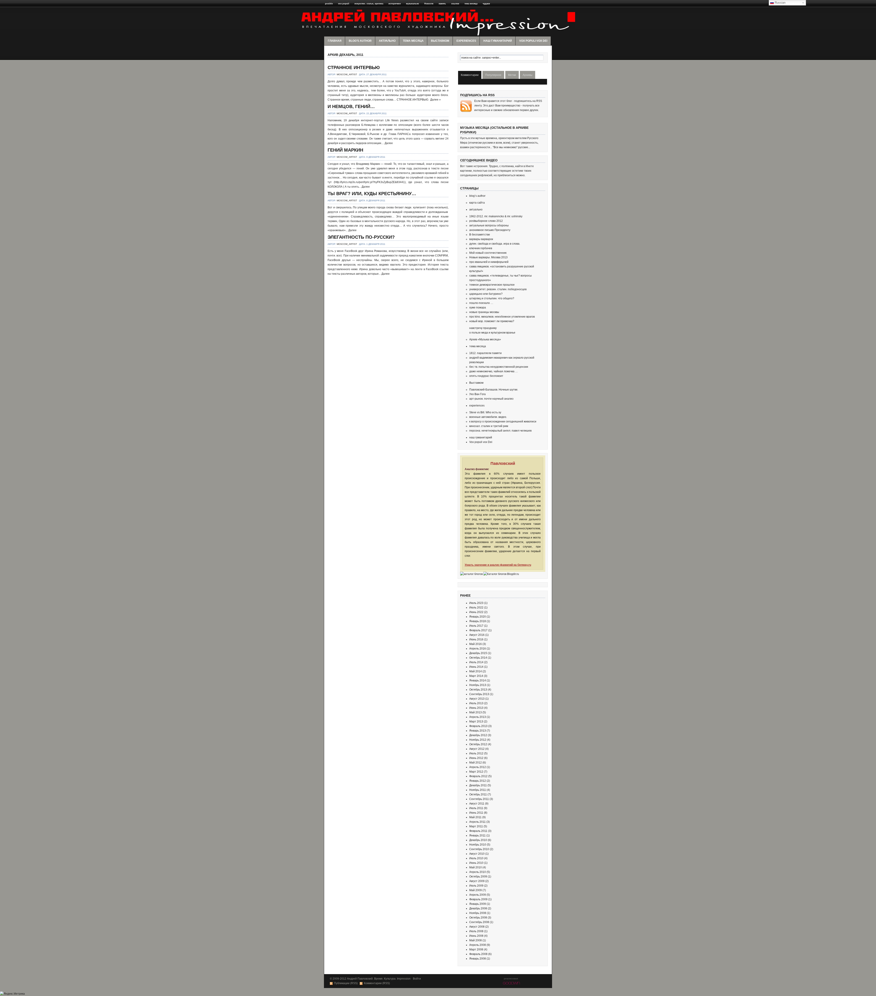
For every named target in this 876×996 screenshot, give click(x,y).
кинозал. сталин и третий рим (488, 426)
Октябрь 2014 (478, 657)
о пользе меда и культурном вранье (492, 332)
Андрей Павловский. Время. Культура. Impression (379, 978)
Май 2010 (475, 867)
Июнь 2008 (476, 935)
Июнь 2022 (476, 612)
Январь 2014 (477, 680)
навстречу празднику (483, 328)
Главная (335, 40)
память (442, 4)
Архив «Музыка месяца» (485, 339)
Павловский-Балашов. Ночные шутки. (493, 389)
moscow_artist (347, 74)
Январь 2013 (477, 730)
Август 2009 (477, 881)
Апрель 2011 (477, 821)
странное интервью (354, 67)
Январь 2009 (477, 903)
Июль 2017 (476, 625)
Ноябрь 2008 (477, 913)
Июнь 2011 (476, 812)
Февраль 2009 (478, 899)
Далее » (435, 99)
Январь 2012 (477, 780)
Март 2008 (476, 949)
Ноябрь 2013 (477, 685)
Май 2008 (475, 940)
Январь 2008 (477, 958)
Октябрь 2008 (478, 917)
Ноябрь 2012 (477, 739)
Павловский (502, 463)
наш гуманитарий (497, 40)
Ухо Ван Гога (477, 394)
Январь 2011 (477, 835)
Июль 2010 (476, 858)
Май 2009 (475, 890)
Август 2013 (477, 698)
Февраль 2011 (478, 831)
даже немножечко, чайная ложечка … (493, 371)
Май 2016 (475, 644)
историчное (394, 4)
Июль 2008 (476, 931)
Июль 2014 (476, 662)
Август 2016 (477, 634)
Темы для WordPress (511, 983)
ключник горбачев (480, 248)
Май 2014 (475, 671)
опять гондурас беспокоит (486, 376)
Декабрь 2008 (478, 908)
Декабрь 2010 (478, 840)
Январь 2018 (477, 621)
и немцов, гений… (351, 106)
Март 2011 (476, 826)
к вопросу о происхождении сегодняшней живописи (502, 421)
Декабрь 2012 (478, 735)
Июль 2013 (476, 703)
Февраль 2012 (478, 776)
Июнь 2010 (476, 862)
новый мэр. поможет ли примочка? (491, 321)
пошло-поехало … (481, 303)
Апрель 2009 (477, 894)
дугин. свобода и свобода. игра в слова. (494, 243)
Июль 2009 (476, 885)
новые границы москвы (484, 312)
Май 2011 (475, 817)
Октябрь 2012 (478, 744)
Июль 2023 (476, 603)
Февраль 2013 (478, 726)
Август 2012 (477, 748)
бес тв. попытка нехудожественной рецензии (498, 366)
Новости (428, 4)
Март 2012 (476, 771)
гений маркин (345, 150)
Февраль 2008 (478, 954)
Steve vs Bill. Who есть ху (485, 412)
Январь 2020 (477, 616)
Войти (417, 978)
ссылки (455, 4)
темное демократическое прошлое (492, 284)
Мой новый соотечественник (487, 252)
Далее (389, 143)
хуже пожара (477, 307)
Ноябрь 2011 (477, 790)
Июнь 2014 (476, 666)
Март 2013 (476, 721)
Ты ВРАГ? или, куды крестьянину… (372, 193)
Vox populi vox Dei (533, 40)
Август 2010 (477, 853)
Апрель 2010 (477, 872)
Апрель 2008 (477, 945)
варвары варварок (481, 239)
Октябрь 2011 (478, 794)
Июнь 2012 (476, 758)
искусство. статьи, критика (369, 4)
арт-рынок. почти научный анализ (491, 398)
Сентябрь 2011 (479, 799)
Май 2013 (475, 712)
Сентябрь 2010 (479, 849)
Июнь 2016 (476, 639)
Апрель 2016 (477, 648)
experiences (466, 40)
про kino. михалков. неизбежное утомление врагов (502, 316)
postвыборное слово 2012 (486, 220)
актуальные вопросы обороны (489, 225)
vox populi (343, 4)
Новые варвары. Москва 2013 (488, 257)
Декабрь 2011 (478, 785)
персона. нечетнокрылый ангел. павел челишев (500, 430)
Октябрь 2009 (478, 876)
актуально (387, 40)
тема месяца (470, 4)
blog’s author (360, 40)
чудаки (486, 4)
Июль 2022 (476, 607)
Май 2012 (475, 762)
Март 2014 (476, 676)
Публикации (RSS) (346, 983)
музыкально (412, 4)
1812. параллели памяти (485, 353)
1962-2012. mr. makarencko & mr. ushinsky (495, 216)
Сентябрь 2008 (479, 922)
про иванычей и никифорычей (488, 262)
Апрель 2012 (477, 767)
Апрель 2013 (477, 717)
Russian (779, 2)
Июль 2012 (476, 753)
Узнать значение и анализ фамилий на (498, 565)
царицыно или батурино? (486, 293)
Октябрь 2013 (478, 689)
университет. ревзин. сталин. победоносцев (498, 289)
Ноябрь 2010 (477, 844)
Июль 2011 (476, 808)
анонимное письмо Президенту (489, 230)
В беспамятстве (479, 234)
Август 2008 (477, 926)
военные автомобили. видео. (488, 417)
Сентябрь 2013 (479, 694)
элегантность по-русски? (361, 237)
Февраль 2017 (478, 630)
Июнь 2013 (476, 707)
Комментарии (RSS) (377, 983)
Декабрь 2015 (478, 653)
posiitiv (329, 4)
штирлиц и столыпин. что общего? (491, 298)
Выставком (440, 40)
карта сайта (477, 202)
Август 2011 (476, 803)
